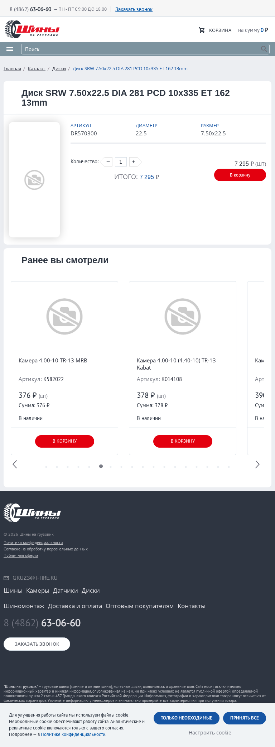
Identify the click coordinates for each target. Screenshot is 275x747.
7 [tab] (110, 468)
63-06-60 (42, 622)
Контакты (192, 606)
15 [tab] (196, 468)
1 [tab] (46, 468)
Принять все (244, 718)
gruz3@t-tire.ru (35, 577)
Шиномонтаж (24, 606)
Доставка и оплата (75, 606)
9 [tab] (132, 468)
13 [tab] (175, 468)
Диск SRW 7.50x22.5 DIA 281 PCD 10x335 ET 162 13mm (130, 68)
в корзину (65, 441)
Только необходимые (186, 718)
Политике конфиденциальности (73, 734)
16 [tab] (207, 468)
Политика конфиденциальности (33, 542)
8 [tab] (121, 468)
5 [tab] (89, 468)
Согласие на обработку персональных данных (46, 548)
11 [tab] (153, 468)
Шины (13, 590)
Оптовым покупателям (140, 606)
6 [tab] (99, 468)
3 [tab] (67, 468)
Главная (12, 68)
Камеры (37, 590)
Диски (59, 68)
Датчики (65, 590)
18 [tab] (228, 468)
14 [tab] (185, 468)
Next (258, 465)
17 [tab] (218, 468)
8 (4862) (30, 9)
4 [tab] (78, 468)
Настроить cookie (210, 732)
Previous (16, 465)
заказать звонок (37, 644)
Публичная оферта (21, 555)
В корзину (240, 175)
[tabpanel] (64, 368)
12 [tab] (164, 468)
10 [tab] (142, 468)
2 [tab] (57, 468)
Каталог (36, 68)
